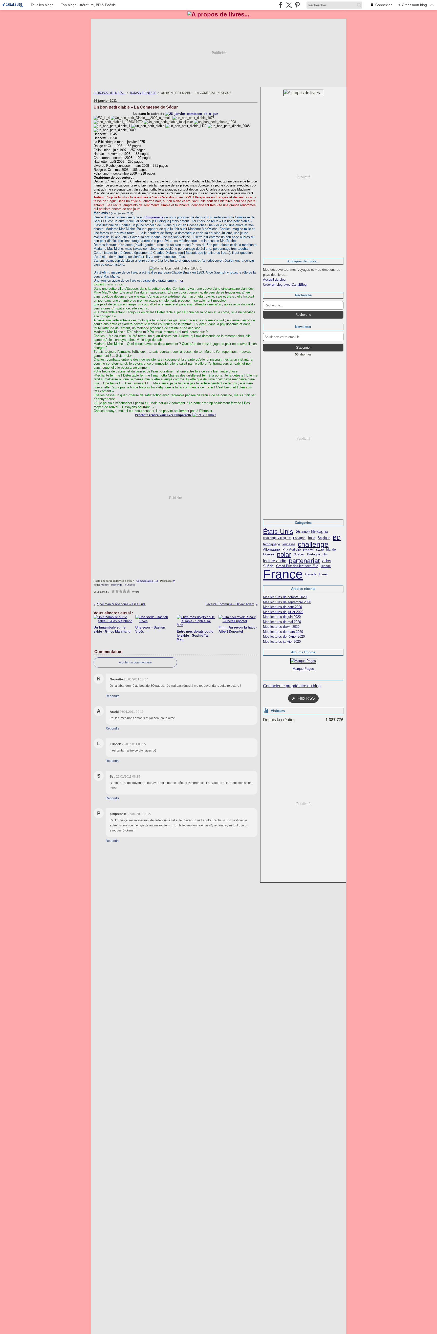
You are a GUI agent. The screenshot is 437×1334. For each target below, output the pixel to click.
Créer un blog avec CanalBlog (285, 284)
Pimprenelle (153, 217)
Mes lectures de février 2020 (284, 636)
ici (181, 280)
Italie (311, 537)
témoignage (271, 544)
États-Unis (278, 532)
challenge (313, 544)
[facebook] (280, 5)
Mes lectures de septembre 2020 (287, 602)
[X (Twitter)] (289, 5)
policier (308, 549)
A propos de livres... (109, 93)
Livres (323, 574)
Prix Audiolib (291, 549)
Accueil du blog (274, 279)
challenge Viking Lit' (277, 537)
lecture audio (274, 561)
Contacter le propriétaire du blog (292, 686)
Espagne (299, 537)
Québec (299, 554)
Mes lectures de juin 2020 (282, 617)
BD (337, 538)
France (283, 574)
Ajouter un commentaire (135, 662)
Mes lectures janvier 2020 (282, 641)
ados (326, 561)
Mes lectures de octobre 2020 (285, 597)
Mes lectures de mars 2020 (283, 632)
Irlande (331, 549)
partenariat (304, 561)
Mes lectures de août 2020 (282, 607)
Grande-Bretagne (312, 532)
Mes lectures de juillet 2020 (283, 612)
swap (320, 549)
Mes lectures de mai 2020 (282, 622)
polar (284, 554)
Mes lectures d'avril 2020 (281, 627)
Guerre (268, 554)
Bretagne (313, 554)
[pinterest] (297, 5)
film (325, 554)
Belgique (324, 537)
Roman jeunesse (143, 93)
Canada (310, 574)
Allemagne (271, 549)
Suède (268, 566)
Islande (326, 566)
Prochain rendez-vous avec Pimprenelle (163, 415)
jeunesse (288, 544)
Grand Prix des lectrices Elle (297, 566)
